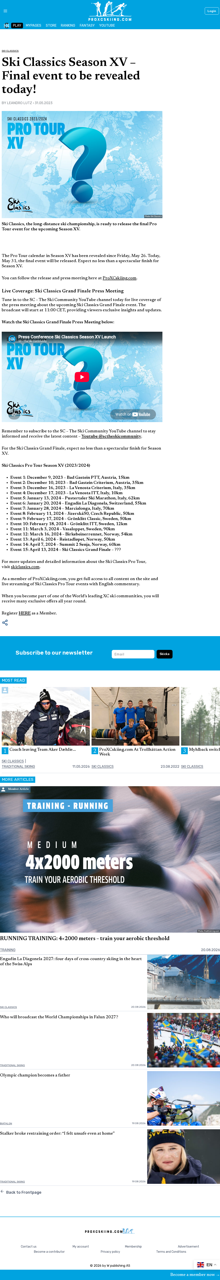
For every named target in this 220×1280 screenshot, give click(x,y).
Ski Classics (10, 50)
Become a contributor (49, 1252)
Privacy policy (110, 1252)
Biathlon (6, 1123)
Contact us (29, 1246)
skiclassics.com (25, 567)
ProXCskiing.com (119, 278)
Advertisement (188, 1246)
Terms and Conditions (171, 1252)
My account (81, 1246)
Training (7, 950)
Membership (133, 1246)
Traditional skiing (18, 767)
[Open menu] (4, 11)
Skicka (165, 654)
